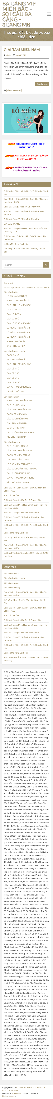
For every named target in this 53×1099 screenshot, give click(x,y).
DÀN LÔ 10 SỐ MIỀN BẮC (19, 323)
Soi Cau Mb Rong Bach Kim (16, 244)
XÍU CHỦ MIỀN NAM (16, 437)
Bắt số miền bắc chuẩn (14, 351)
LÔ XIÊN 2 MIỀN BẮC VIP (18, 327)
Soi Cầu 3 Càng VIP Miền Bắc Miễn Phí (21, 219)
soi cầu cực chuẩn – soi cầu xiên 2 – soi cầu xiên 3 (26, 287)
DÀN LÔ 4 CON (14, 314)
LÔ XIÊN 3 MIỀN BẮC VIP (18, 332)
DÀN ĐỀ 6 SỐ (13, 373)
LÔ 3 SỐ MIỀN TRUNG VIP (19, 464)
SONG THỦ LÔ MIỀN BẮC (19, 300)
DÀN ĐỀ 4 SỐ (13, 368)
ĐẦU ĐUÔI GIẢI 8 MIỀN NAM (20, 432)
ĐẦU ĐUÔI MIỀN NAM (17, 418)
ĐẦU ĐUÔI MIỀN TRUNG (18, 473)
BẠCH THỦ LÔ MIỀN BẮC (19, 305)
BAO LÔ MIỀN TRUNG (17, 446)
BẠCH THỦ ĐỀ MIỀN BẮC (19, 364)
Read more (42, 84)
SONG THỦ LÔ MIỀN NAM (19, 400)
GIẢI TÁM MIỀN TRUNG (18, 459)
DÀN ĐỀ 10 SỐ (13, 382)
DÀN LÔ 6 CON (14, 309)
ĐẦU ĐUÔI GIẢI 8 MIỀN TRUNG (22, 468)
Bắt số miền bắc (11, 292)
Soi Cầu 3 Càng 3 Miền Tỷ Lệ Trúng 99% (22, 206)
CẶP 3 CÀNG (13, 355)
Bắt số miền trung (12, 442)
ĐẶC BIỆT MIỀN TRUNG (18, 455)
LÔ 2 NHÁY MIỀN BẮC (17, 296)
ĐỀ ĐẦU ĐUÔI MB (15, 391)
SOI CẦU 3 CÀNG (12, 224)
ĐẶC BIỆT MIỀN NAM (17, 414)
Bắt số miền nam (14, 90)
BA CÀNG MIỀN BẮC (16, 359)
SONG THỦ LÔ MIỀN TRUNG (20, 477)
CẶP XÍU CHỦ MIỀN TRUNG (20, 450)
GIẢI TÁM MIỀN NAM (22, 49)
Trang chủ (8, 283)
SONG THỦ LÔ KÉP (16, 341)
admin (8, 55)
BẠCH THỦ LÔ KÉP (16, 346)
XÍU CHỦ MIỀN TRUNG (18, 482)
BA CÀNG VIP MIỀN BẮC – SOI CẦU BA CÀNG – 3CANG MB (18, 14)
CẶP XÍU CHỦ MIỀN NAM (19, 409)
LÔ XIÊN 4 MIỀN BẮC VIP (18, 337)
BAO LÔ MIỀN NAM (16, 405)
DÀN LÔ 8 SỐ (13, 318)
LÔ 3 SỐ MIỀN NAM (16, 427)
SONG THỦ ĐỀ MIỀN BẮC (19, 387)
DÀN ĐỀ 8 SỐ (13, 377)
